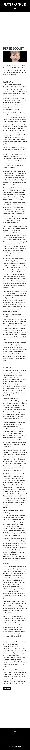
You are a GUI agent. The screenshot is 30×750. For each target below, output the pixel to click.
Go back (7, 688)
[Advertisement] (15, 29)
